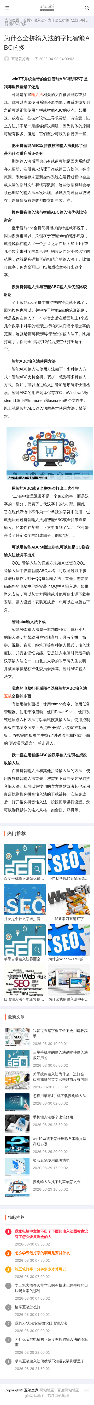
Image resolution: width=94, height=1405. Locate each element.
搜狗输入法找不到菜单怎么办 (56, 1182)
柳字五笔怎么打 (27, 1307)
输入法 (38, 20)
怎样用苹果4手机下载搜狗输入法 (59, 1096)
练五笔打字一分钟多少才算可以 (40, 1269)
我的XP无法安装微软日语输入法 (41, 1323)
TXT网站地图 (58, 1395)
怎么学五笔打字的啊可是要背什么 (42, 1253)
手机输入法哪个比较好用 (53, 1117)
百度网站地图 (68, 1390)
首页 (26, 20)
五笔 (8, 696)
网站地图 (47, 1390)
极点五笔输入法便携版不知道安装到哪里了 (49, 1361)
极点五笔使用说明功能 (51, 1160)
